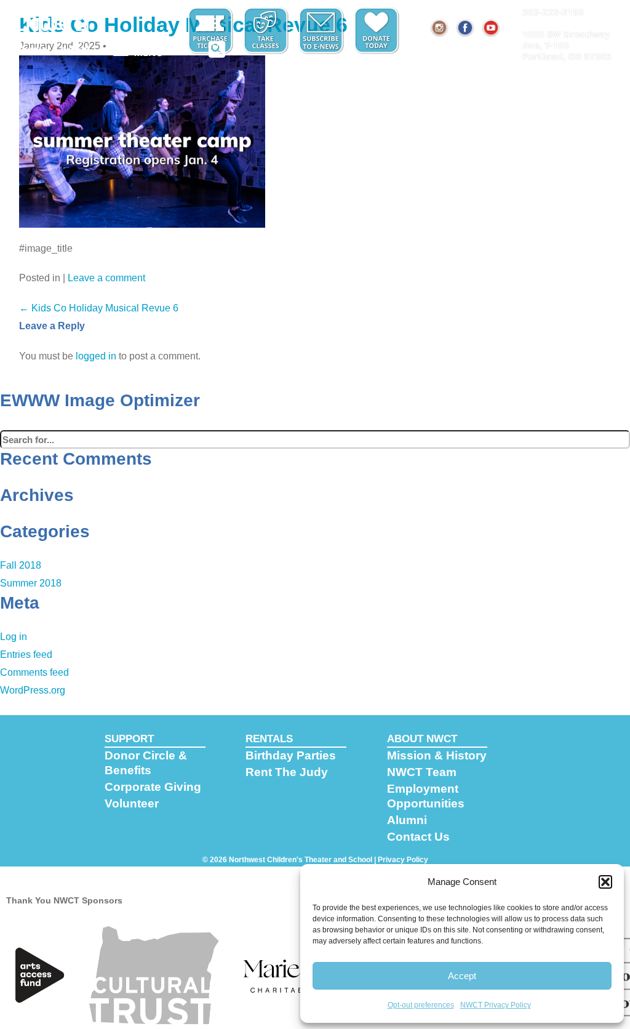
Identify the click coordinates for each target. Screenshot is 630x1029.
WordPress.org (32, 690)
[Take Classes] (267, 30)
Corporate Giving (153, 786)
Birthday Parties (290, 755)
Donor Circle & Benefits (146, 763)
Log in (13, 636)
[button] (605, 882)
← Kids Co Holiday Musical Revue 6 (98, 308)
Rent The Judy (286, 772)
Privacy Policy (403, 859)
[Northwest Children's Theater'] (54, 29)
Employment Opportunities (426, 796)
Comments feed (34, 672)
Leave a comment (106, 278)
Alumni (407, 820)
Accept (462, 976)
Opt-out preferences (421, 1005)
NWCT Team (422, 772)
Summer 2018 (31, 583)
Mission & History (437, 755)
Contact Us (418, 836)
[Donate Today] (377, 30)
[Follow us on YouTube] (491, 27)
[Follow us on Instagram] (440, 27)
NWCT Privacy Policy (495, 1005)
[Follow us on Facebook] (466, 27)
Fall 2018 (20, 565)
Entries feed (26, 654)
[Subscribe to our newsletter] (322, 30)
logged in (96, 356)
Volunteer (132, 803)
